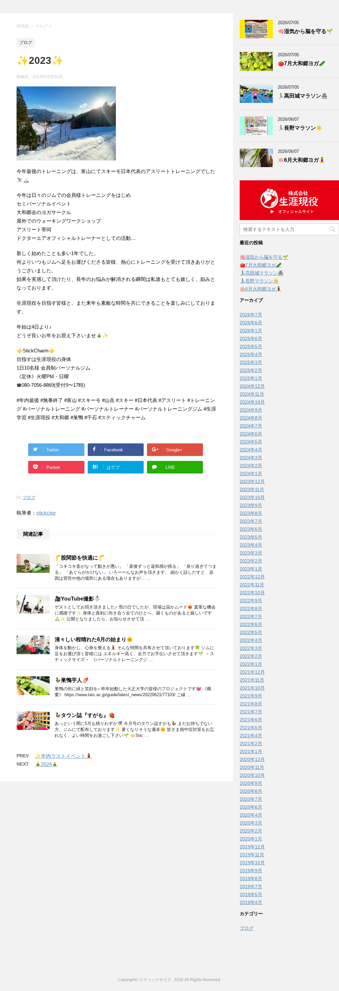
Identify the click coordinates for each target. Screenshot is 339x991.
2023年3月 (251, 553)
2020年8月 (251, 791)
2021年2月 (251, 743)
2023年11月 (252, 489)
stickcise (46, 513)
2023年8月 (251, 513)
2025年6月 (251, 338)
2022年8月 (251, 608)
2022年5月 (251, 632)
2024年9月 (251, 410)
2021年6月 (251, 719)
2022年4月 (251, 640)
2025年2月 (251, 370)
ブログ (29, 497)
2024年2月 (251, 465)
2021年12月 (252, 672)
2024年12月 (252, 386)
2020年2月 (251, 830)
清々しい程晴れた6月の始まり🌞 (94, 639)
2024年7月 (251, 425)
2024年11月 (252, 394)
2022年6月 (251, 624)
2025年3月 (251, 362)
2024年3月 (251, 457)
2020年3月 (251, 823)
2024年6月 (251, 433)
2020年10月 (252, 775)
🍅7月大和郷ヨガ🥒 (301, 63)
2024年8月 (251, 418)
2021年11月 (252, 680)
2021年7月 (251, 711)
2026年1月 (251, 330)
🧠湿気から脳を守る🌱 (305, 31)
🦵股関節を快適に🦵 (79, 558)
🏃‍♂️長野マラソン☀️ (300, 128)
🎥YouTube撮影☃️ (77, 599)
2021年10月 (252, 688)
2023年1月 (251, 568)
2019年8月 (251, 878)
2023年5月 (251, 537)
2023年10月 (252, 497)
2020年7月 (251, 799)
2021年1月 (251, 751)
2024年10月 (252, 402)
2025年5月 (251, 346)
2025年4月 (251, 354)
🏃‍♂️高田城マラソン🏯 (302, 96)
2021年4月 (251, 735)
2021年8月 (251, 703)
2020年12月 (252, 759)
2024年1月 (251, 473)
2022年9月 (251, 600)
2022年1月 (251, 664)
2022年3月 (251, 648)
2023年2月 (251, 560)
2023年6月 (251, 529)
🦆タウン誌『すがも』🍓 (85, 715)
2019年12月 (252, 846)
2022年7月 (251, 616)
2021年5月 (251, 727)
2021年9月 (251, 695)
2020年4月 (251, 815)
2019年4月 (251, 902)
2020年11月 (252, 767)
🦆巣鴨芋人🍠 (71, 680)
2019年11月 (252, 854)
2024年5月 (251, 441)
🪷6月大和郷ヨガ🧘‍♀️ (301, 160)
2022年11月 (252, 584)
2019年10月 (252, 862)
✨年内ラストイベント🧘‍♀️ (63, 756)
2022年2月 (251, 656)
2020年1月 (251, 838)
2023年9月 (251, 505)
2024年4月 (251, 449)
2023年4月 (251, 545)
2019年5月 (251, 894)
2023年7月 (251, 521)
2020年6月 (251, 807)
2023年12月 (252, 481)
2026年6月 (251, 322)
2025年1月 (251, 378)
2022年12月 (252, 576)
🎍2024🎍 (46, 764)
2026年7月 (251, 314)
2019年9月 (251, 870)
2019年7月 (251, 886)
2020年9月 (251, 783)
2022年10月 (252, 592)
